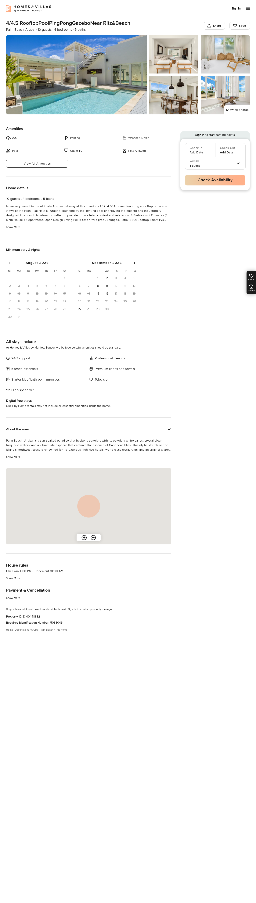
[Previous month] (9, 262)
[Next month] (134, 262)
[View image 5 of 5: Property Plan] (225, 95)
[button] (98, 278)
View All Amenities (37, 164)
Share (217, 26)
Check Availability (215, 180)
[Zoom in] (84, 538)
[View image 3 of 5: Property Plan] (225, 54)
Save (242, 26)
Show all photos (237, 110)
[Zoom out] (93, 538)
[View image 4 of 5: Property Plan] (174, 95)
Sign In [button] (236, 8)
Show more (13, 227)
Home (9, 629)
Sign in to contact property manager (90, 609)
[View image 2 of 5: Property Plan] (174, 54)
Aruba (34, 629)
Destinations (22, 629)
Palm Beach (46, 629)
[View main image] (76, 74)
